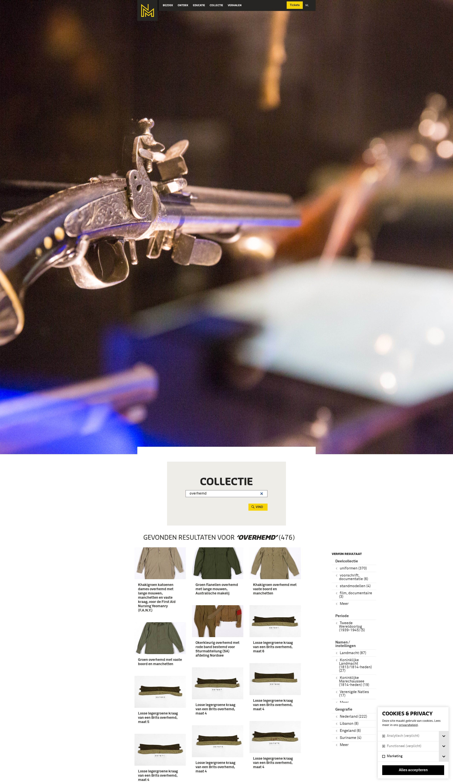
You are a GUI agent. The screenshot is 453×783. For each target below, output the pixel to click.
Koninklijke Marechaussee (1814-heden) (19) (354, 681)
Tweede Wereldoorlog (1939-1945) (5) (352, 626)
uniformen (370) (353, 568)
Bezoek (168, 5)
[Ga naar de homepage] (147, 10)
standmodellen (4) (355, 586)
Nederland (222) (353, 717)
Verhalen (235, 5)
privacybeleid (408, 725)
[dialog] (413, 743)
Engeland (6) (350, 731)
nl (307, 5)
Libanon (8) (349, 724)
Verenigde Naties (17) (354, 693)
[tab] (444, 736)
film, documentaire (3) (355, 595)
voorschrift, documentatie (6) (353, 577)
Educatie (199, 5)
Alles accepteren (413, 770)
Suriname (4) (350, 738)
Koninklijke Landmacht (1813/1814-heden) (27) (355, 665)
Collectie (216, 5)
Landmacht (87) (353, 653)
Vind (259, 507)
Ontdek (183, 5)
